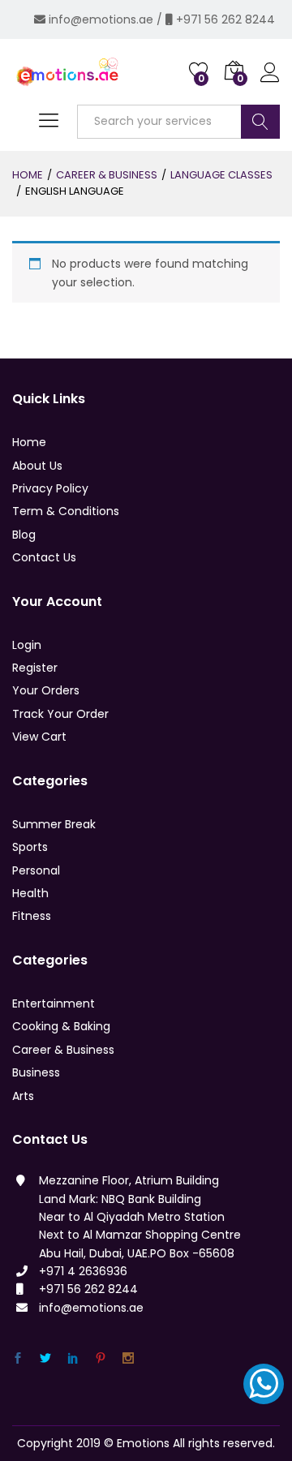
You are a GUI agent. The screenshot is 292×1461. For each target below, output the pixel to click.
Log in (270, 82)
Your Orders (45, 690)
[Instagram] (128, 1358)
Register (35, 668)
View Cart (39, 736)
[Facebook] (18, 1358)
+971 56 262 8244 (225, 19)
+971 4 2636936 (83, 1271)
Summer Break (54, 824)
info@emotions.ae (101, 19)
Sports (30, 847)
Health (30, 893)
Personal (36, 870)
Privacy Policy (50, 488)
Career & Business (63, 1050)
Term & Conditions (65, 511)
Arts (23, 1096)
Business (36, 1072)
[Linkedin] (73, 1358)
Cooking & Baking (61, 1026)
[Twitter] (45, 1358)
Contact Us (44, 557)
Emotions (143, 1443)
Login (26, 645)
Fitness (31, 916)
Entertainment (53, 1003)
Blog (24, 534)
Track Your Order (60, 714)
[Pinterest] (100, 1358)
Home (29, 442)
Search (260, 122)
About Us (37, 466)
